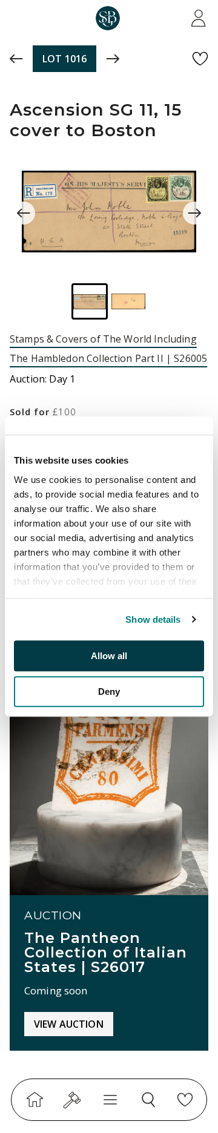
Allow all (109, 656)
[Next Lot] (112, 59)
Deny (109, 691)
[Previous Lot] (16, 59)
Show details (152, 619)
